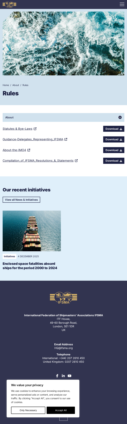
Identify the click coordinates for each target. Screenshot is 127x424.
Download (112, 128)
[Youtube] (69, 376)
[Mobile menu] (122, 4)
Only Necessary (28, 410)
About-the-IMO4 (14, 150)
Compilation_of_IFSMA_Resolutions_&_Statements (38, 160)
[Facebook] (57, 376)
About (15, 85)
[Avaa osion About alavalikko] (120, 117)
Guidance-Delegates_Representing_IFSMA (33, 139)
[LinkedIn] (63, 376)
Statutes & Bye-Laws (17, 128)
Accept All (60, 410)
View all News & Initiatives (21, 199)
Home (6, 85)
